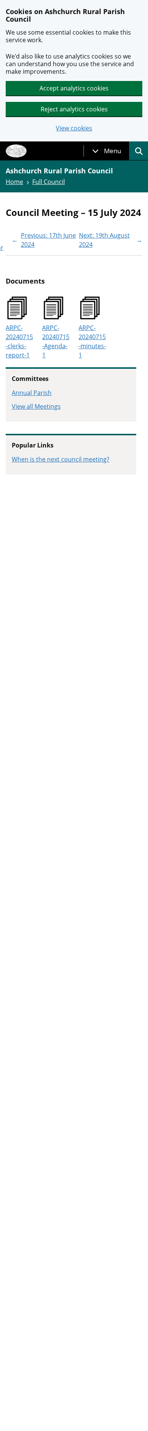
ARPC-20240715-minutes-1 (92, 341)
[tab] (106, 150)
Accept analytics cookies (74, 88)
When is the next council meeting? (60, 459)
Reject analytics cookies (74, 109)
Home (14, 182)
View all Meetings (36, 406)
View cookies (74, 128)
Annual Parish (32, 393)
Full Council (48, 182)
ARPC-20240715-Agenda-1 (55, 341)
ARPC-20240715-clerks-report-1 (19, 341)
